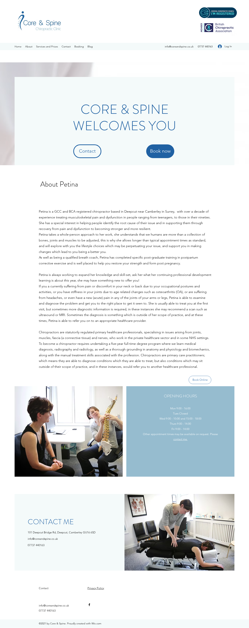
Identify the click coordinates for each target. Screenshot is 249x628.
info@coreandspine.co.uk (179, 46)
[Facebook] (89, 604)
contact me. (180, 439)
